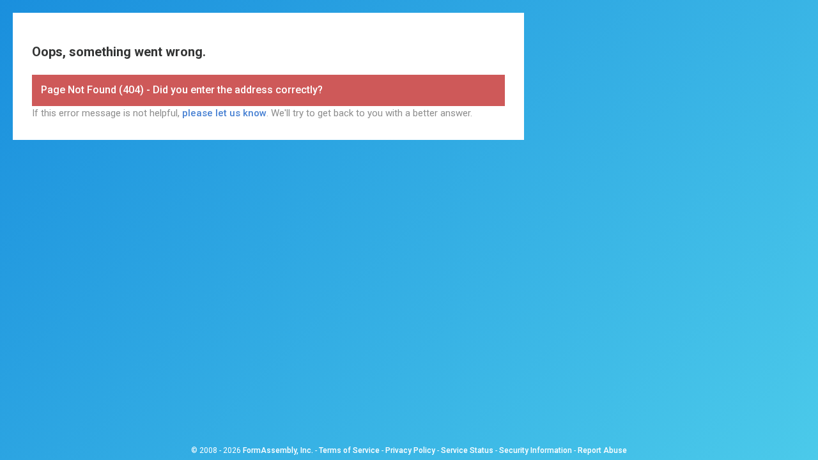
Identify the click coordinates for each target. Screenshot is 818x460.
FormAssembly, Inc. (278, 450)
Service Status (467, 450)
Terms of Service (349, 450)
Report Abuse (602, 450)
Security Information (535, 450)
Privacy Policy (410, 450)
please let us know (224, 113)
